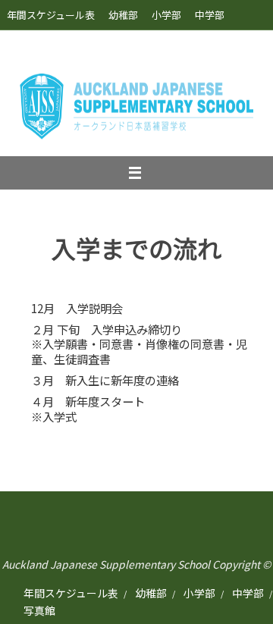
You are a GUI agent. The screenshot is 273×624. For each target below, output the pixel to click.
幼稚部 (123, 15)
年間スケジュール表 (51, 15)
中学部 (209, 15)
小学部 (166, 15)
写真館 (21, 45)
